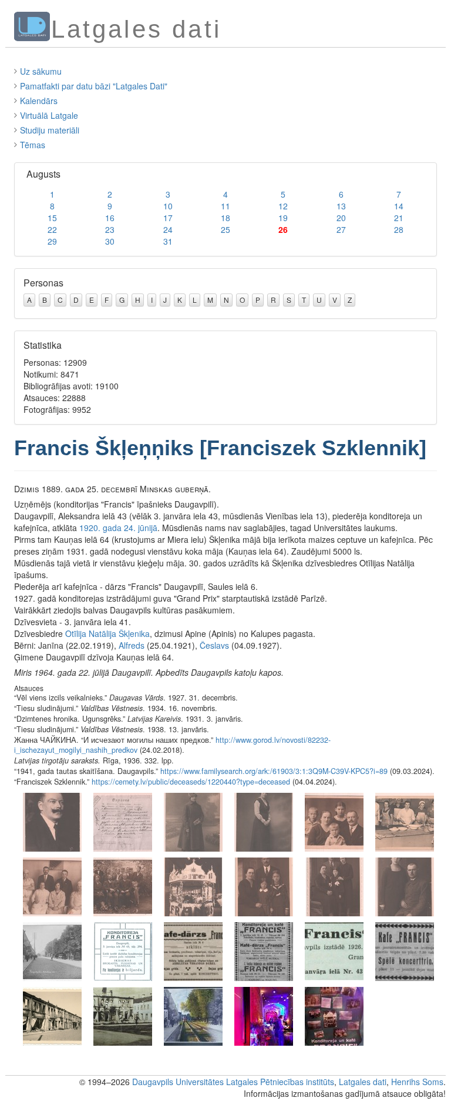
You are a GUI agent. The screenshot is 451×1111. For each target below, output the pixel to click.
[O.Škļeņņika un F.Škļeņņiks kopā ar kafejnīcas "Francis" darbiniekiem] (122, 886)
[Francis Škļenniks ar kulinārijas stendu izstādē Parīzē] (193, 886)
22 (52, 229)
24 (168, 229)
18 (225, 217)
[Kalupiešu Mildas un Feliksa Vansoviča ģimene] (263, 886)
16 (110, 217)
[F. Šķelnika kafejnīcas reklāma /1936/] (334, 950)
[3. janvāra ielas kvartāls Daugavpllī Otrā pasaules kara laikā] (122, 1015)
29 (52, 241)
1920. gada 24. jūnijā (118, 527)
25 (225, 229)
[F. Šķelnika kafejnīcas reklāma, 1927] (193, 950)
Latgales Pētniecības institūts (280, 1081)
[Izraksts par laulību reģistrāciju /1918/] (122, 821)
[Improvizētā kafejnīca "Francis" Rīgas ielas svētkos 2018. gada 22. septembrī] (263, 1015)
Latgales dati (362, 1081)
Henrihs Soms (417, 1081)
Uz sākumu (41, 71)
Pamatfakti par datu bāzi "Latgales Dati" (93, 86)
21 (398, 217)
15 (52, 217)
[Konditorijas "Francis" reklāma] (122, 950)
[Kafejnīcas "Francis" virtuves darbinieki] (404, 821)
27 (341, 229)
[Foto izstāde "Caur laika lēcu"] (193, 1015)
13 (341, 206)
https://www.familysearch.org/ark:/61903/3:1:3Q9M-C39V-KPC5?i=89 (274, 771)
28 (398, 229)
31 (168, 241)
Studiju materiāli (49, 130)
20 (341, 217)
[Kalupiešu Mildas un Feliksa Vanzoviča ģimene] (334, 886)
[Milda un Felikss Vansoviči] (404, 886)
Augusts (43, 174)
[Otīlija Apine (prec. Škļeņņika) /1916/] (263, 821)
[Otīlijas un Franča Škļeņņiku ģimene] (334, 821)
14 (398, 206)
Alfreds (131, 645)
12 (283, 206)
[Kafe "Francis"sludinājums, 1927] (404, 950)
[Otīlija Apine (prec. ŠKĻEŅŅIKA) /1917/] (193, 821)
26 (283, 229)
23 (110, 229)
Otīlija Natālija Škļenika (107, 633)
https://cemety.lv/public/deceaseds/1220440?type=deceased (191, 781)
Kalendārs (39, 100)
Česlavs (214, 645)
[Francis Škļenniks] (52, 821)
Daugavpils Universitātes (178, 1081)
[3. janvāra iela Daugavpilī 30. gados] (52, 950)
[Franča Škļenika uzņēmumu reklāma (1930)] (263, 950)
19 (283, 217)
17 (168, 217)
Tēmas (32, 145)
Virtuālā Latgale (49, 115)
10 (168, 206)
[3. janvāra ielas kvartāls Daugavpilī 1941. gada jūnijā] (52, 1015)
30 (110, 241)
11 (225, 206)
